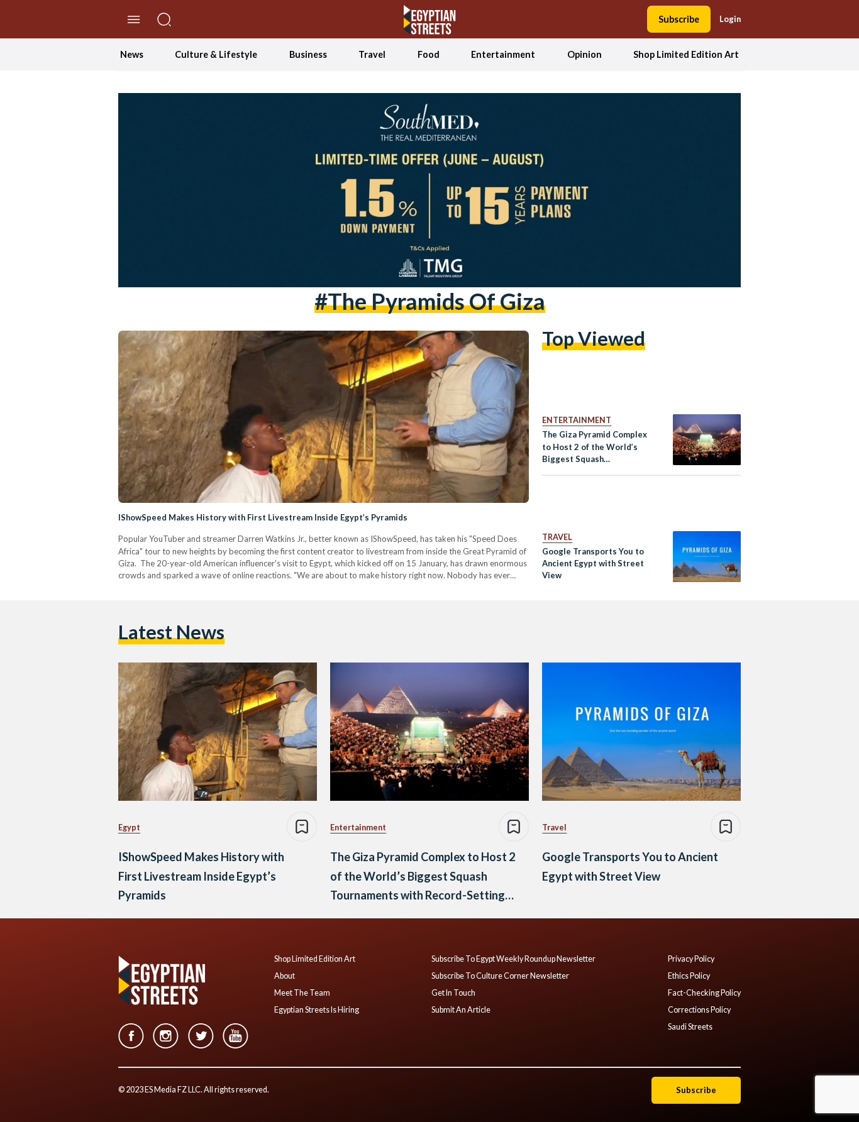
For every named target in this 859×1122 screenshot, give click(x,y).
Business (308, 54)
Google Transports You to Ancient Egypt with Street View (593, 563)
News (131, 54)
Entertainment (503, 54)
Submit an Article (460, 1010)
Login (730, 19)
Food (429, 54)
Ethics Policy (689, 976)
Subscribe (678, 19)
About (284, 976)
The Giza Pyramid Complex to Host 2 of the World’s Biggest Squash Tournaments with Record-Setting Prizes (594, 447)
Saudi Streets (690, 1027)
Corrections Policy (699, 1010)
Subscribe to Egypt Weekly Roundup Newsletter (513, 959)
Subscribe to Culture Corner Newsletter (500, 976)
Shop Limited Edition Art (686, 54)
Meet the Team (302, 993)
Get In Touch (453, 993)
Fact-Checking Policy (704, 993)
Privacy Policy (691, 959)
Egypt (129, 827)
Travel (371, 54)
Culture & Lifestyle (216, 54)
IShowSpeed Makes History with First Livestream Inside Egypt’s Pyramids (262, 517)
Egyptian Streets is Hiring (316, 1010)
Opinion (584, 54)
